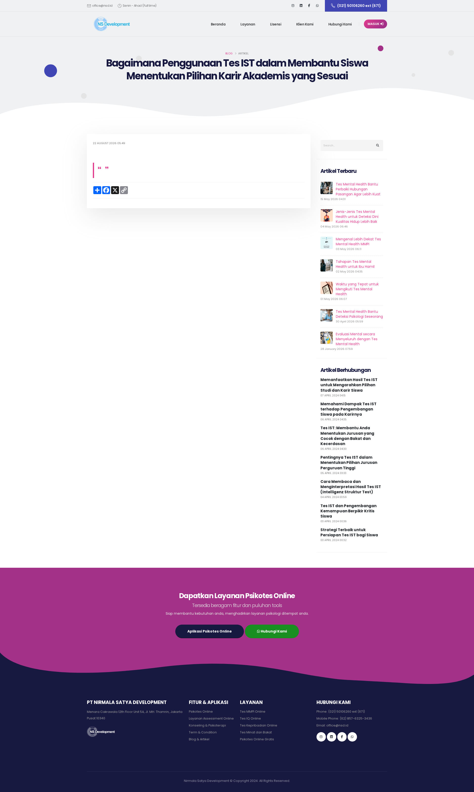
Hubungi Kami (340, 24)
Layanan (247, 24)
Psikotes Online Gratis (257, 739)
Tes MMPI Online (252, 711)
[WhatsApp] (352, 737)
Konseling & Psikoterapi (207, 725)
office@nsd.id (102, 5)
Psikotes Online (201, 711)
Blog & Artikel (199, 739)
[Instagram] (292, 5)
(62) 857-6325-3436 (356, 718)
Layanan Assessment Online (211, 718)
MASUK (374, 24)
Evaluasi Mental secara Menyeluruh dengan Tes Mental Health (356, 339)
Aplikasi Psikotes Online (209, 631)
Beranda (218, 24)
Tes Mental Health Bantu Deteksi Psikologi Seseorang (359, 314)
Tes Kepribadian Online (258, 725)
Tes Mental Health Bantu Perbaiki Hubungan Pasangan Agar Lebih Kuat (358, 189)
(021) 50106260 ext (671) (346, 711)
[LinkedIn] (300, 5)
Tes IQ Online (250, 718)
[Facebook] (309, 5)
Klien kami (305, 24)
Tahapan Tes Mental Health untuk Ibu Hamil (355, 264)
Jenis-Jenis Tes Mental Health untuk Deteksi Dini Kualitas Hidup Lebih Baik (357, 216)
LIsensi (275, 24)
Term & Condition (203, 732)
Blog (229, 53)
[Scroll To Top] (465, 786)
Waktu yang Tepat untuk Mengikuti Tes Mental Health (357, 289)
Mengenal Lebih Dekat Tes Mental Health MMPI (358, 242)
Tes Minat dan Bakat (256, 732)
